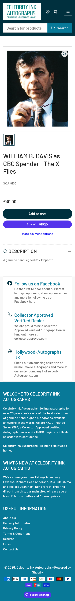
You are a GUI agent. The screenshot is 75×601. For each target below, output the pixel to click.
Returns (8, 539)
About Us (9, 518)
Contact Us (10, 549)
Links (7, 544)
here (32, 301)
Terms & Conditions (17, 533)
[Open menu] (68, 12)
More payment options (37, 234)
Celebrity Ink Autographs (34, 567)
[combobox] (37, 28)
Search (63, 28)
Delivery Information (17, 523)
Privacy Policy (12, 528)
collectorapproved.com (30, 338)
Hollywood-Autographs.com (36, 373)
